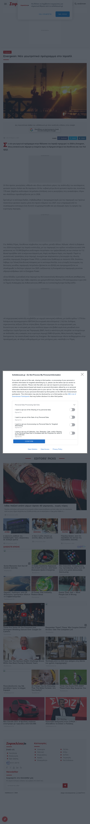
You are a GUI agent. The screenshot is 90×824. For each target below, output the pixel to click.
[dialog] (45, 412)
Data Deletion (32, 449)
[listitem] (45, 405)
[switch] (72, 409)
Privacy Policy (57, 449)
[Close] (83, 375)
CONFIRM (29, 441)
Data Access (45, 449)
